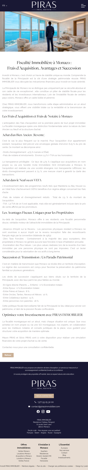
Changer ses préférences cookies (60, 466)
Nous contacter (44, 396)
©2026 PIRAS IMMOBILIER (9, 466)
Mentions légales (28, 466)
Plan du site (41, 466)
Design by (81, 466)
